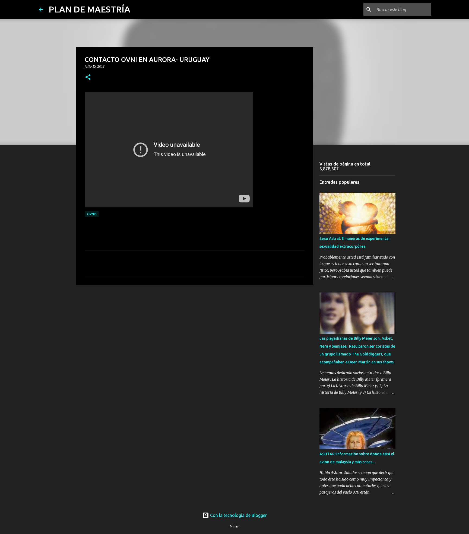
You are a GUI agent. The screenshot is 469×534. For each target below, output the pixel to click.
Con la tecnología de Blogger (238, 515)
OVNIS (92, 214)
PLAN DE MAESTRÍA (89, 9)
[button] (88, 77)
